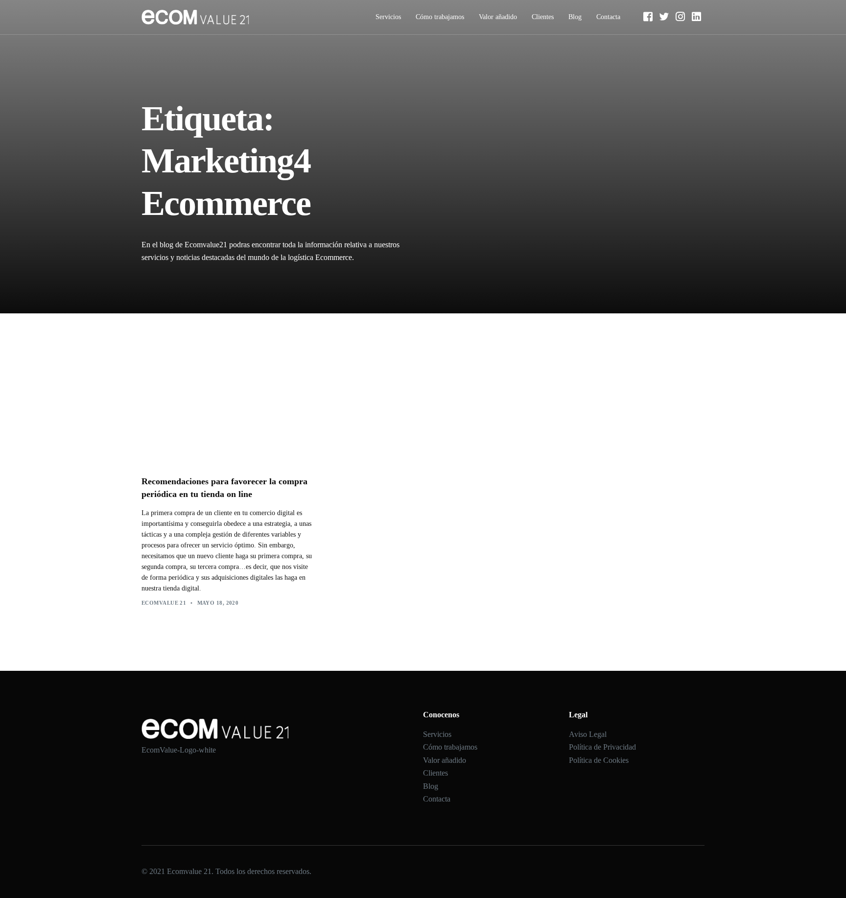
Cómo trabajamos (440, 17)
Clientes (543, 17)
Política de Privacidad (602, 747)
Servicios (388, 17)
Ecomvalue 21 (163, 603)
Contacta (608, 17)
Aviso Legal (588, 734)
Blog (575, 17)
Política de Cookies (599, 760)
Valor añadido (498, 17)
